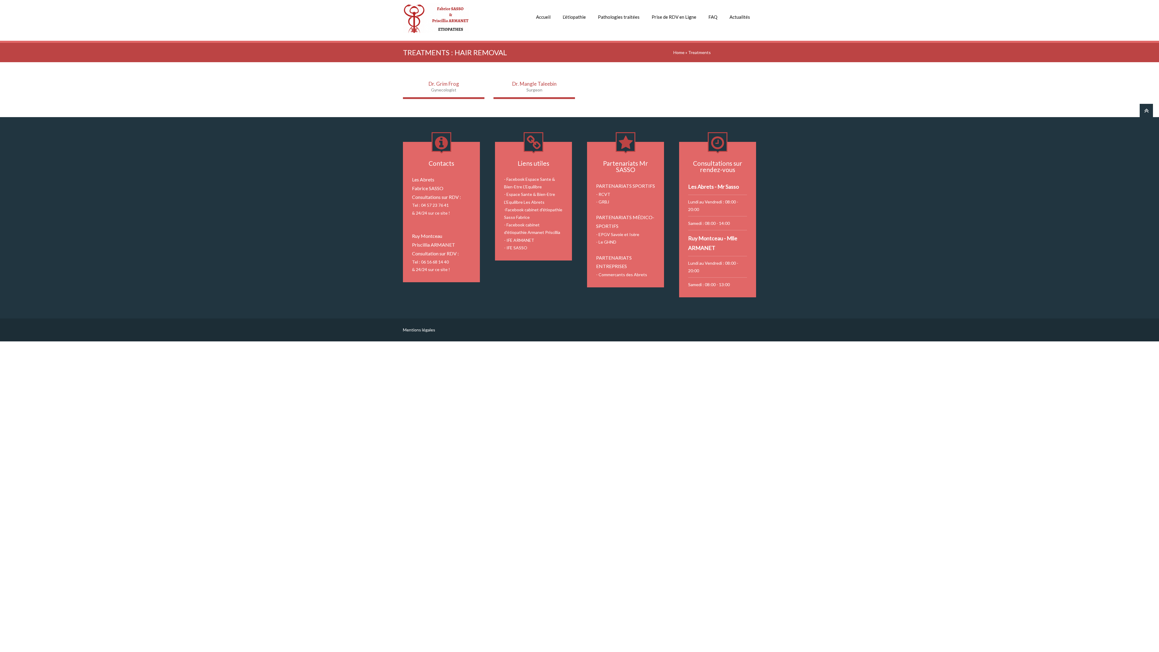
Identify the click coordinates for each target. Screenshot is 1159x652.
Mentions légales (419, 329)
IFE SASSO (516, 247)
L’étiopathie (574, 17)
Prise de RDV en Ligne (674, 17)
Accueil (543, 17)
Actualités (740, 17)
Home (679, 52)
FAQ (712, 17)
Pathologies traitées (619, 17)
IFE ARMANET (520, 240)
